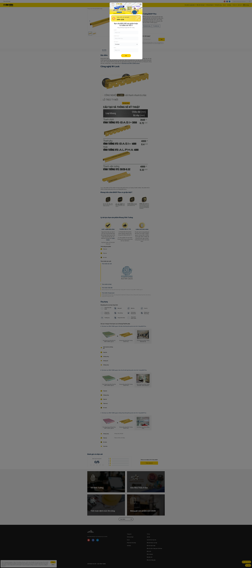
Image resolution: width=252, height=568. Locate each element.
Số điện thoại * (116, 35)
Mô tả (115, 47)
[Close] (140, 4)
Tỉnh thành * (116, 41)
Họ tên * (115, 29)
